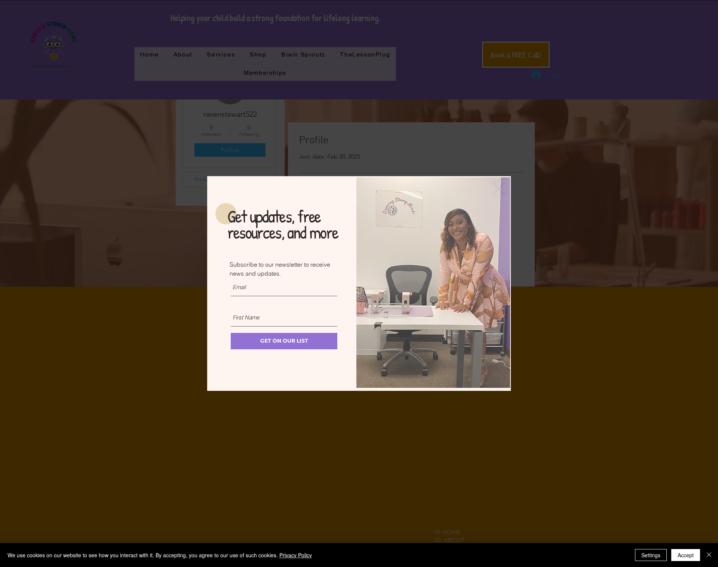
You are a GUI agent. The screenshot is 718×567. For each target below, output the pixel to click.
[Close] (709, 555)
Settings (650, 555)
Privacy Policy (295, 555)
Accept (686, 555)
